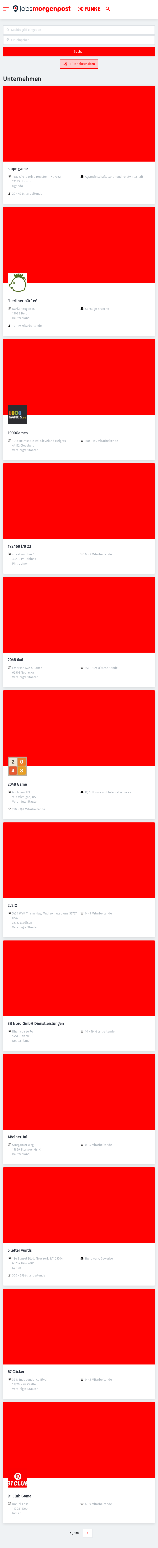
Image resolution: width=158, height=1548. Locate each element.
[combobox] (79, 30)
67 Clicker (16, 1371)
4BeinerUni (17, 1137)
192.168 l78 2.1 (19, 546)
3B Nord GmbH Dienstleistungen (36, 1023)
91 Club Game (19, 1496)
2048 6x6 (15, 659)
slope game (18, 168)
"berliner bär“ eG (23, 300)
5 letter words (20, 1250)
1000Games (18, 433)
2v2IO (12, 905)
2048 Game (17, 784)
